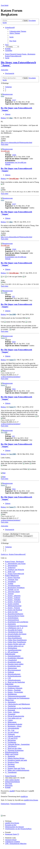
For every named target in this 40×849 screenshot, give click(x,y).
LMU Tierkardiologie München (15, 843)
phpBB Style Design (12, 823)
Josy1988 (4, 293)
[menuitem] (17, 31)
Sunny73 (4, 338)
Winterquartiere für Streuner (14, 827)
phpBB (11, 791)
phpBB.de (24, 796)
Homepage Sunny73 (12, 834)
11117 (14, 100)
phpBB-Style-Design (31, 800)
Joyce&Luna (5, 151)
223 (13, 296)
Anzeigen (6, 534)
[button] (8, 87)
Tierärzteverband (10, 840)
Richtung (19, 536)
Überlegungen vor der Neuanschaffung (18, 829)
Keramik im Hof (10, 825)
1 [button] (5, 89)
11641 (14, 155)
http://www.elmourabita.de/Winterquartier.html (16, 142)
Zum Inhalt (4, 5)
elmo (2, 96)
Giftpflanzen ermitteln (12, 842)
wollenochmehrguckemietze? (10, 377)
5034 (13, 342)
